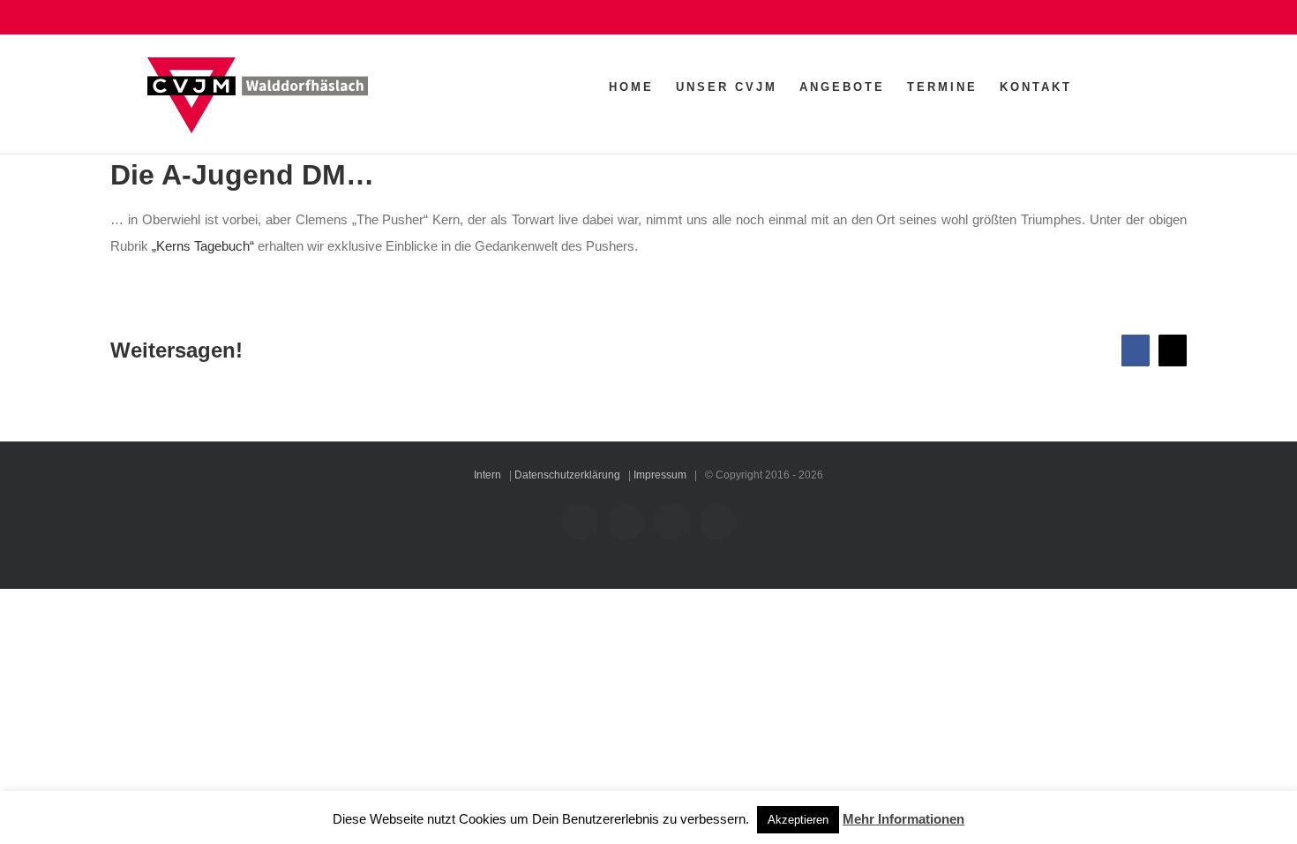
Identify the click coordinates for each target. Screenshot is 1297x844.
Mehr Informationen (903, 818)
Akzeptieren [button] (798, 819)
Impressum (660, 475)
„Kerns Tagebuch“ (203, 245)
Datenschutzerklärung (567, 475)
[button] (1122, 86)
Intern (487, 475)
